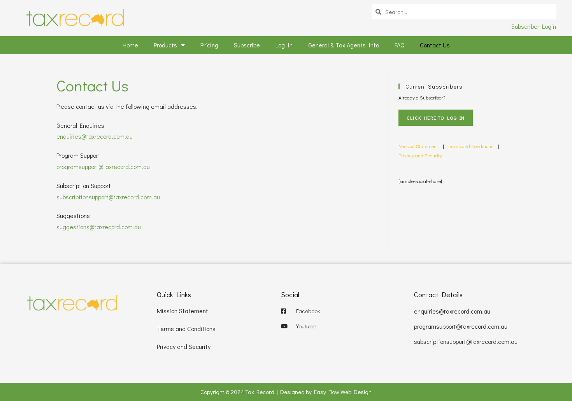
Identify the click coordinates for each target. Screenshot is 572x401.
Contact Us (435, 45)
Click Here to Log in (436, 118)
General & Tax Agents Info (343, 45)
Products (165, 45)
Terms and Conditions (471, 146)
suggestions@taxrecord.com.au (98, 227)
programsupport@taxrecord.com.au (103, 166)
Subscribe (247, 45)
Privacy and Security (420, 155)
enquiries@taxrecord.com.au (94, 136)
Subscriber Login (533, 26)
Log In (284, 45)
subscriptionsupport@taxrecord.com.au (108, 197)
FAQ (399, 45)
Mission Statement (418, 146)
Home (130, 45)
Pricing (209, 45)
